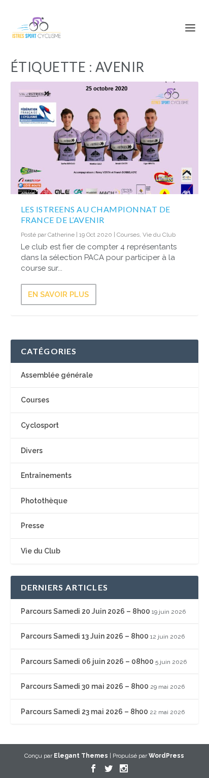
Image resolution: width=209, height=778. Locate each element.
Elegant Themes (81, 755)
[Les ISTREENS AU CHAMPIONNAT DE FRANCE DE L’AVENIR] (105, 138)
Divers (32, 451)
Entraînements (46, 475)
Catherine (61, 234)
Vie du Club (159, 234)
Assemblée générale (57, 375)
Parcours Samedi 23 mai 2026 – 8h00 (84, 712)
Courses (128, 234)
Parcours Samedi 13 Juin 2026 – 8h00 (85, 636)
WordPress (166, 755)
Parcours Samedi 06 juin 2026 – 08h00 (87, 661)
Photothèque (44, 501)
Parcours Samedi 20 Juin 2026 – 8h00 (85, 611)
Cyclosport (40, 425)
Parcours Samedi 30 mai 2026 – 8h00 (85, 686)
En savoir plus (58, 294)
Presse (32, 526)
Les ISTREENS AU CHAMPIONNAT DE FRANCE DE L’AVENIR (95, 214)
